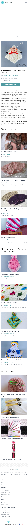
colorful (3, 307)
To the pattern (10, 84)
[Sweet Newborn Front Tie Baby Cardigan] (14, 169)
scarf (2, 156)
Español (12, 469)
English (16, 469)
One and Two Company (10, 75)
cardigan (11, 185)
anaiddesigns (7, 156)
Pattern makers (5, 490)
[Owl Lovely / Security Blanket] (14, 320)
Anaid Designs (6, 154)
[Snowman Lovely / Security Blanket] (14, 349)
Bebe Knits (5, 182)
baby (2, 185)
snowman (3, 364)
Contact (3, 484)
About (2, 482)
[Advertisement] (14, 20)
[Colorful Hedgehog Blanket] (14, 292)
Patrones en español (6, 516)
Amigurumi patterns (6, 494)
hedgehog (8, 307)
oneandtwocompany (7, 80)
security (11, 78)
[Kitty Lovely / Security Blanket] (14, 263)
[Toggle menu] (26, 2)
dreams (6, 242)
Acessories (3, 502)
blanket (16, 78)
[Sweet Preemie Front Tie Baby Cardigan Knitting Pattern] (14, 198)
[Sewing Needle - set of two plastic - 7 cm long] (14, 383)
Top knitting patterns (6, 492)
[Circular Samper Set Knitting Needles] (14, 428)
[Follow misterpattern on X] (17, 524)
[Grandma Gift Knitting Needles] (14, 406)
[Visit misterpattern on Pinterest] (22, 524)
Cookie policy (8, 524)
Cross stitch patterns (6, 512)
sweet (2, 78)
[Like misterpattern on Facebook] (19, 524)
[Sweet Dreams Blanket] (14, 226)
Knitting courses (5, 504)
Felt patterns (4, 510)
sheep (6, 78)
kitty (2, 278)
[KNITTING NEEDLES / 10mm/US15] (14, 449)
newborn (6, 185)
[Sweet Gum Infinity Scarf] (14, 141)
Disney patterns (5, 497)
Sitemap (14, 524)
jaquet (15, 185)
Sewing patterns (5, 514)
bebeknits (23, 185)
